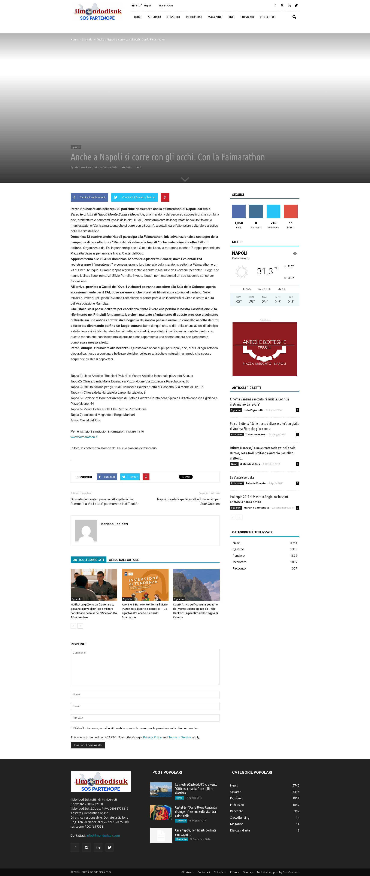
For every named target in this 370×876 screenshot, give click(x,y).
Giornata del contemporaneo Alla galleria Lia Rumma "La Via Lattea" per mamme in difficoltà (104, 501)
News (234, 464)
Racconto (239, 568)
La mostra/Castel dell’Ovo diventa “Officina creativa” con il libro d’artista (196, 788)
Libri (231, 17)
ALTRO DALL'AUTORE (124, 560)
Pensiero (173, 17)
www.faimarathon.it (84, 437)
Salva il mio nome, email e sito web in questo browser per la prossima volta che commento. (136, 728)
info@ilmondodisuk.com (103, 835)
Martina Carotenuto (256, 507)
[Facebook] (275, 6)
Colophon (220, 872)
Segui (256, 206)
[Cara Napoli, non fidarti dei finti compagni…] (161, 835)
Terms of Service (180, 737)
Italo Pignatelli (253, 410)
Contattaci (268, 17)
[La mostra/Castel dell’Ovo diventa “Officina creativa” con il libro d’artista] (161, 789)
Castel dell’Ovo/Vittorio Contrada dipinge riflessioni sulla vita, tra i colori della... (196, 811)
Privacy (234, 872)
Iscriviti (290, 206)
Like (238, 206)
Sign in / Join (166, 5)
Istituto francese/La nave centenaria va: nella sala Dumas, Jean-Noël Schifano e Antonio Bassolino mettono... (262, 453)
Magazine (215, 17)
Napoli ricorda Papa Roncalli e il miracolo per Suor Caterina (188, 501)
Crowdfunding (239, 817)
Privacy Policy (152, 737)
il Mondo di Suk (255, 434)
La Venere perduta (242, 477)
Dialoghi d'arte (240, 830)
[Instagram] (282, 6)
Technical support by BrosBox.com (278, 872)
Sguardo (154, 17)
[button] (294, 17)
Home (138, 17)
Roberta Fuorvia (256, 483)
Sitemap (248, 872)
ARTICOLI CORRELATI (88, 560)
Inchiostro (194, 17)
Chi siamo (247, 17)
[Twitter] (296, 6)
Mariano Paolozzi (86, 167)
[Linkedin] (289, 6)
